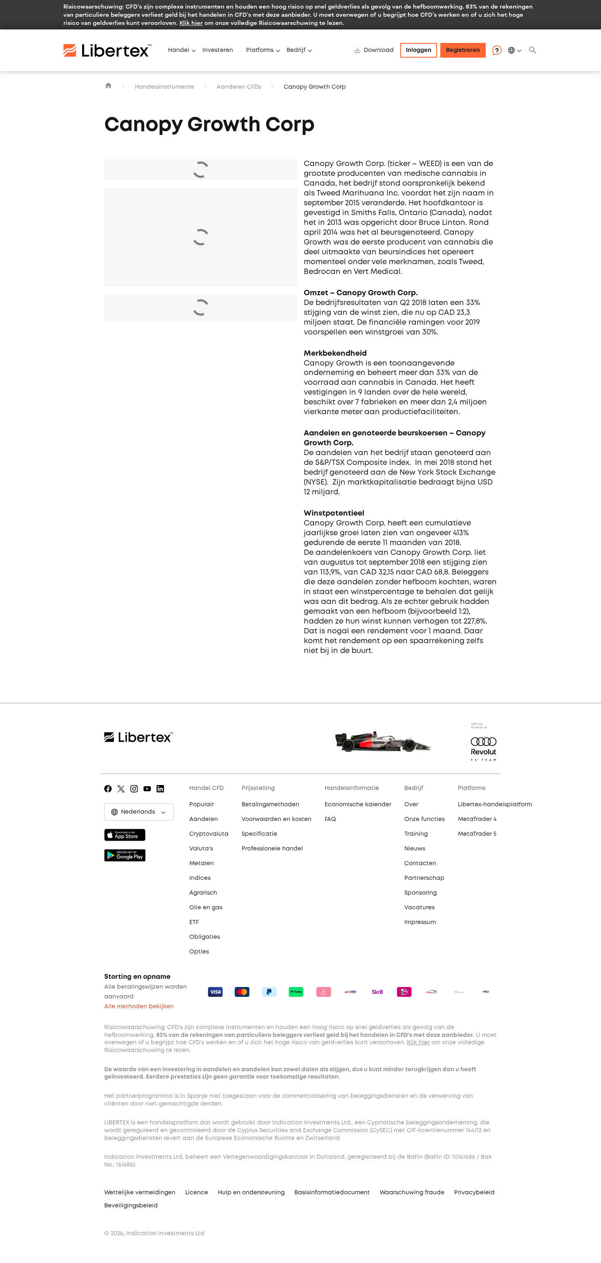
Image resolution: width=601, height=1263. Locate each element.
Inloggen (418, 50)
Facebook (109, 794)
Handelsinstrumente (164, 87)
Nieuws (414, 848)
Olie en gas (205, 907)
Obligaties (204, 937)
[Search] (533, 50)
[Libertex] (112, 50)
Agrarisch (203, 893)
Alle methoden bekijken (139, 1006)
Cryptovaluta (209, 834)
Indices (200, 878)
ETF (194, 922)
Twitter (122, 794)
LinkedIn (162, 794)
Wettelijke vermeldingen (139, 1192)
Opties (199, 951)
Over (411, 804)
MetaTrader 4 (477, 819)
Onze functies (424, 819)
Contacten (420, 863)
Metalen (201, 863)
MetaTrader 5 (477, 834)
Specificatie (259, 834)
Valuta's (201, 848)
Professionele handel (272, 848)
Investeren (217, 50)
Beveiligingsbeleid (131, 1205)
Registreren (463, 50)
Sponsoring (420, 893)
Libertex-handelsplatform (495, 804)
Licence (196, 1192)
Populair (201, 804)
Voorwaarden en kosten (277, 819)
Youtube (149, 794)
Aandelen (203, 819)
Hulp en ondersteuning (251, 1192)
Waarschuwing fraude (412, 1192)
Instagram (135, 794)
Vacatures (419, 907)
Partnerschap (424, 878)
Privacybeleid (474, 1192)
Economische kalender (358, 804)
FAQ (330, 819)
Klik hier (191, 22)
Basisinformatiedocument (332, 1192)
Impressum (420, 922)
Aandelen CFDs (239, 87)
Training (416, 834)
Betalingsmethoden (270, 804)
